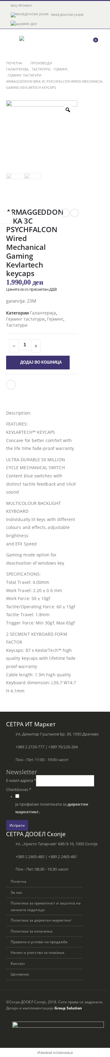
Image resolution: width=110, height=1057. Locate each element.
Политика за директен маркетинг (41, 920)
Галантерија (43, 313)
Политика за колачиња (32, 931)
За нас (16, 892)
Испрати (17, 825)
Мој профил (21, 5)
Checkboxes (18, 789)
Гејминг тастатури (25, 319)
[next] (74, 213)
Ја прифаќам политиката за (51, 808)
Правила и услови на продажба (39, 941)
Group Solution (68, 1007)
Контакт (18, 963)
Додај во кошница (41, 362)
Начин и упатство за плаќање (37, 952)
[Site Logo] (36, 42)
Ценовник (20, 974)
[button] (11, 43)
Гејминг (55, 319)
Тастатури (17, 325)
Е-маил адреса (21, 780)
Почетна (18, 881)
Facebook (11, 385)
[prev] (65, 213)
